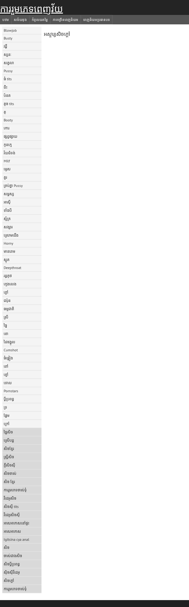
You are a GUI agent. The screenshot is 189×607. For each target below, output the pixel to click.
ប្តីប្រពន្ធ (9, 399)
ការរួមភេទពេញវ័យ (31, 9)
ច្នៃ (5, 325)
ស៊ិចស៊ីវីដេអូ (12, 572)
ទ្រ (5, 407)
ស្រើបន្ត (9, 440)
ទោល (8, 383)
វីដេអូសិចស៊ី (12, 515)
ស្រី (6, 317)
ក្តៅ (6, 292)
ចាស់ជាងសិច (13, 555)
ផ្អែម (6, 415)
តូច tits (9, 103)
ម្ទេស (7, 169)
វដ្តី (5, 46)
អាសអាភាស (12, 531)
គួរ (5, 177)
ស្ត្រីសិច (9, 457)
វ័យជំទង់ (9, 153)
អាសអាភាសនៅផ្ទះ (16, 523)
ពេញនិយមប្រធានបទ (96, 20)
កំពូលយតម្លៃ (40, 20)
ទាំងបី (8, 210)
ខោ (6, 333)
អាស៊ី (7, 202)
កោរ (6, 128)
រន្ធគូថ (8, 275)
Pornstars (11, 391)
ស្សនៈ (8, 54)
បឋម (5, 20)
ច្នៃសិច (8, 432)
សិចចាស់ (10, 473)
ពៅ (6, 366)
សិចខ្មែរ (9, 448)
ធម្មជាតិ (9, 308)
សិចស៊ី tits (11, 506)
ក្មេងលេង (10, 284)
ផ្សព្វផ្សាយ (10, 136)
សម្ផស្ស (9, 194)
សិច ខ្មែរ (9, 481)
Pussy (8, 71)
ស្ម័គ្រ (7, 218)
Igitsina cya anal (16, 539)
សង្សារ (8, 227)
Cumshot (11, 350)
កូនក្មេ (8, 144)
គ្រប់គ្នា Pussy (13, 185)
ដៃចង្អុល (9, 342)
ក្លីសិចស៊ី (9, 465)
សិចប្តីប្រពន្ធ (12, 564)
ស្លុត (6, 259)
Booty (8, 120)
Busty (8, 38)
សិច (6, 547)
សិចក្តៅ (9, 580)
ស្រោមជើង (11, 235)
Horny (8, 243)
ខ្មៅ (6, 374)
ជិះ (5, 87)
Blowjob (10, 30)
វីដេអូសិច (10, 498)
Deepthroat (12, 267)
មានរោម (9, 251)
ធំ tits (8, 79)
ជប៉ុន (7, 300)
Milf (7, 161)
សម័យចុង (20, 20)
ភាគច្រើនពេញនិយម (65, 20)
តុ (5, 112)
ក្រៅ (6, 423)
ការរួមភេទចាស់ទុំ (15, 490)
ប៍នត (7, 95)
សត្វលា (9, 62)
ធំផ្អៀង (8, 358)
